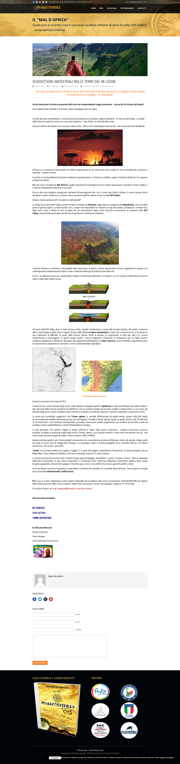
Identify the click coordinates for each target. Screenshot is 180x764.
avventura (94, 86)
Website (78, 630)
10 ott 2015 (40, 86)
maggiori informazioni (166, 757)
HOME (93, 8)
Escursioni (112, 8)
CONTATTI (141, 8)
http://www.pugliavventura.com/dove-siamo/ (72, 488)
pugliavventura (71, 86)
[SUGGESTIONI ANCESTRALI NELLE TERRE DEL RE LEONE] (90, 59)
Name (78, 614)
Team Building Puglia (96, 750)
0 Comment (54, 86)
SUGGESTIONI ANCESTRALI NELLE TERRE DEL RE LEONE (74, 81)
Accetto (55, 758)
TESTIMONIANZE (127, 8)
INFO (101, 8)
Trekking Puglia (82, 750)
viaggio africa (107, 86)
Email (77, 622)
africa (86, 86)
